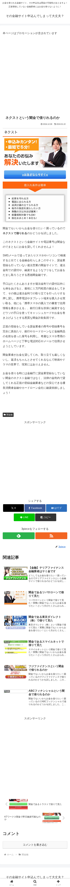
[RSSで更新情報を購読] (51, 535)
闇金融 (9, 414)
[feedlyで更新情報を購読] (19, 535)
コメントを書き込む (35, 844)
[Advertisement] (35, 74)
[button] (45, 517)
